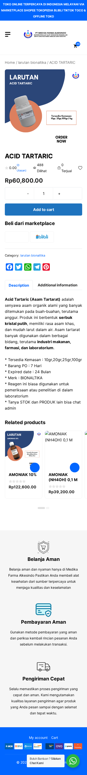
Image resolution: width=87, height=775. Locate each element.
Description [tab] (19, 285)
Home (10, 62)
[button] (41, 508)
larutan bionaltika (32, 62)
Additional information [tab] (57, 285)
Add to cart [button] (35, 467)
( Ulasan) (21, 167)
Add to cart (43, 209)
